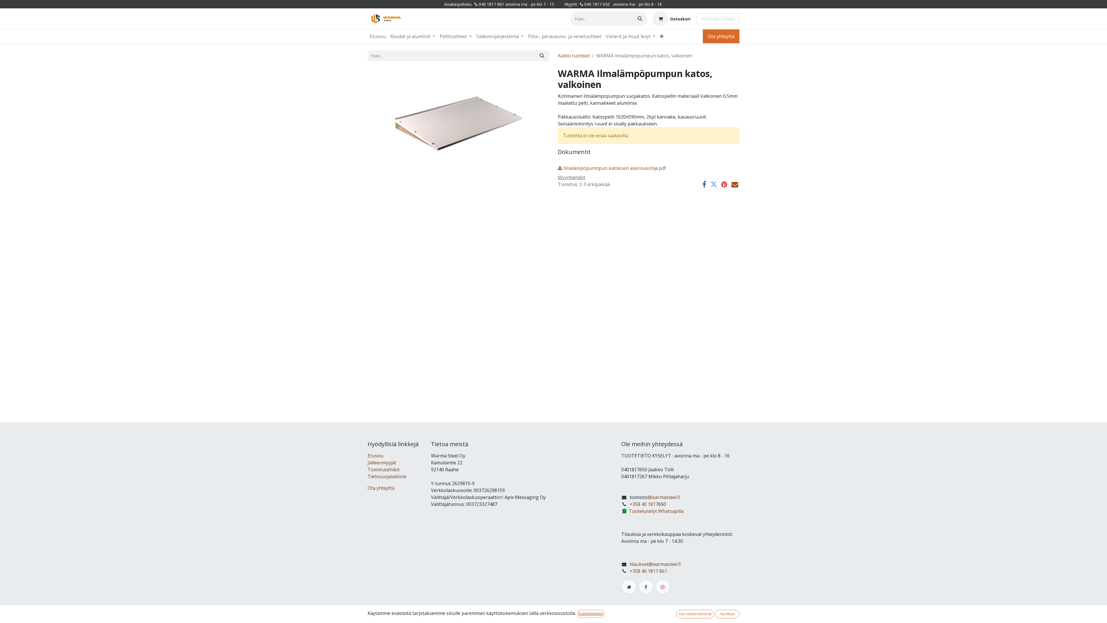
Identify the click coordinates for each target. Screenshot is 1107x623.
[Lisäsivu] (629, 587)
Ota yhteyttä (721, 36)
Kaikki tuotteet (574, 55)
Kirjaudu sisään (718, 19)
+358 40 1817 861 (648, 571)
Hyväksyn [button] (727, 613)
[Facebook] (704, 184)
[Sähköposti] (734, 184)
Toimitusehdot (384, 469)
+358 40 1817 (644, 504)
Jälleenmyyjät (382, 462)
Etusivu (375, 456)
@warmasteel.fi (663, 497)
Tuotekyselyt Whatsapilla (656, 511)
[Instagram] (663, 587)
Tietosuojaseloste (387, 476)
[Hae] (640, 19)
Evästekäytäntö (591, 613)
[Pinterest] (724, 184)
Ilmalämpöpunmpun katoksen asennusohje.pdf (614, 168)
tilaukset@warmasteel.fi (655, 564)
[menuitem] (378, 36)
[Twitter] (713, 184)
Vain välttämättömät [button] (695, 613)
